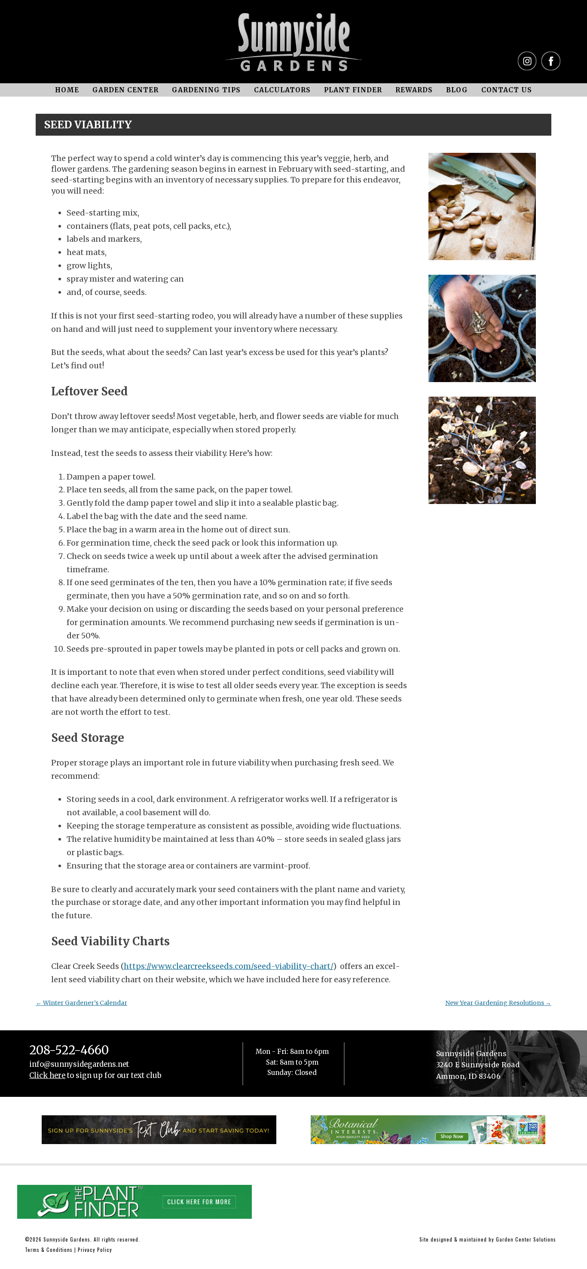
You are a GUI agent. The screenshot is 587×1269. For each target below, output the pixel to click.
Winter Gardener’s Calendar (81, 1003)
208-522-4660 (69, 1050)
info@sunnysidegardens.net (79, 1064)
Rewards (414, 90)
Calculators (282, 90)
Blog (457, 90)
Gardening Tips (206, 90)
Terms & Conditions (49, 1249)
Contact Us (506, 90)
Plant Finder (353, 90)
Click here (47, 1075)
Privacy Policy (95, 1249)
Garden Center (125, 90)
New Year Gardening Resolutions (498, 1003)
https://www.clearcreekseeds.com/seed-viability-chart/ (228, 966)
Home (67, 90)
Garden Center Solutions (526, 1239)
